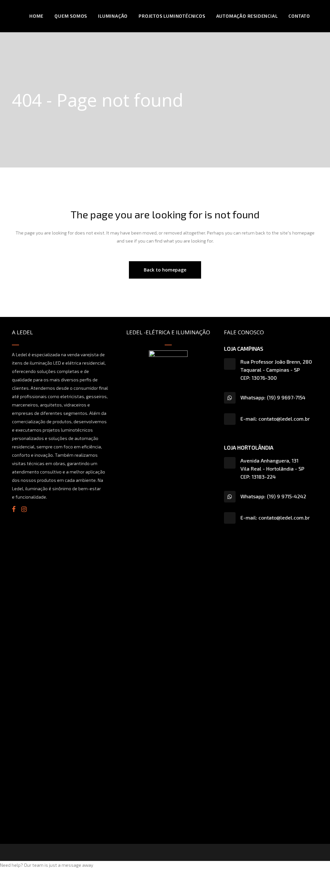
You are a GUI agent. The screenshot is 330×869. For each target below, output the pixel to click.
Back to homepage (165, 270)
